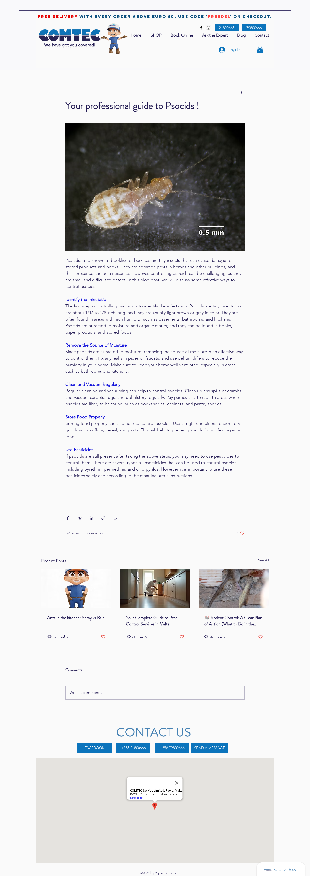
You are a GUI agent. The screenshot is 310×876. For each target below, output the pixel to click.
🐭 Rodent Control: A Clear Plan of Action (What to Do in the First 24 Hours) (233, 620)
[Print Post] (115, 518)
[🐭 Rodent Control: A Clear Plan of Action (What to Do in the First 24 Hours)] (234, 588)
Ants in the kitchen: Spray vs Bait (75, 617)
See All (263, 560)
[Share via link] (103, 518)
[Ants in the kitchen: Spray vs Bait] (76, 588)
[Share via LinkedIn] (91, 518)
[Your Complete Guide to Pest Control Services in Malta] (155, 588)
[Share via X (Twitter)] (79, 518)
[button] (260, 49)
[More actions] (242, 92)
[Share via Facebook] (67, 518)
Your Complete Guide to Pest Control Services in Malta (151, 620)
